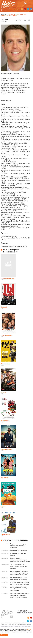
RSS (21, 9)
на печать (25, 20)
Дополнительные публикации (15, 540)
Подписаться (15, 9)
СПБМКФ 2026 (21, 14)
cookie (29, 629)
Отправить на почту (29, 20)
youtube (24, 9)
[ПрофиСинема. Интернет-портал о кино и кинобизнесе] (8, 4)
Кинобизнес (13, 15)
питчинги (4, 15)
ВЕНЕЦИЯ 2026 (12, 14)
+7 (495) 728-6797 (22, 611)
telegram (27, 9)
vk (31, 9)
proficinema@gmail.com (24, 613)
